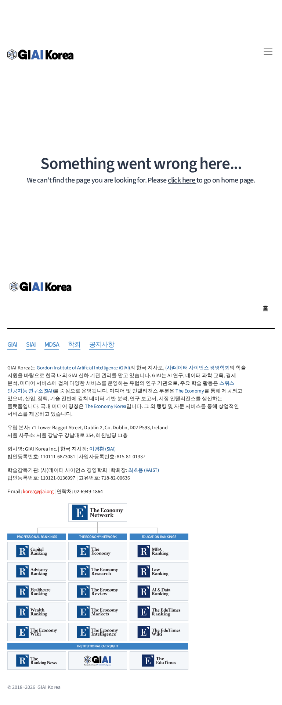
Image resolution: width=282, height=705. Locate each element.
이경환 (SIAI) (102, 449)
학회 (74, 345)
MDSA (51, 345)
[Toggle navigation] (268, 51)
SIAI (31, 345)
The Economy (190, 391)
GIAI (12, 345)
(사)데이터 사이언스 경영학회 (197, 368)
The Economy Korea (105, 406)
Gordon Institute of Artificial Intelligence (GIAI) (83, 368)
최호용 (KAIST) (143, 470)
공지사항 (101, 345)
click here (182, 180)
